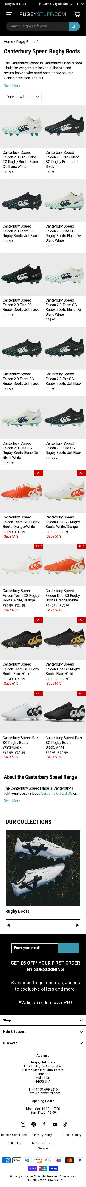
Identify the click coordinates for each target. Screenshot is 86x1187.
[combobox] (43, 26)
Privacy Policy (43, 1135)
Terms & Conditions (14, 1135)
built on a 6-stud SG (56, 793)
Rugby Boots (26, 42)
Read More (12, 86)
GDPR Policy (14, 1143)
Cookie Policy (72, 1135)
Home (8, 42)
